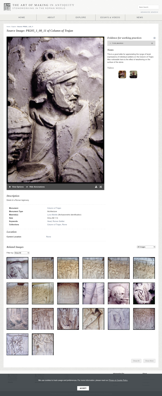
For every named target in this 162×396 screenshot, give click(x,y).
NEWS (140, 17)
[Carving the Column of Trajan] (133, 74)
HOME (21, 17)
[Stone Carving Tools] (122, 74)
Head (49, 221)
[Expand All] (154, 38)
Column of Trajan (54, 208)
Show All (136, 361)
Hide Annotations (36, 186)
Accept (83, 388)
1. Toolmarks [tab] (117, 43)
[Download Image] (96, 187)
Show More (149, 361)
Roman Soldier (59, 221)
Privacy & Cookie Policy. (118, 380)
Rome (48, 236)
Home (8, 26)
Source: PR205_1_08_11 (25, 26)
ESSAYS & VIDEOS (110, 17)
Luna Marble (52, 214)
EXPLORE (81, 17)
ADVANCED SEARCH (149, 12)
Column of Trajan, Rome (57, 224)
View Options (17, 186)
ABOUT (51, 17)
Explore (14, 26)
